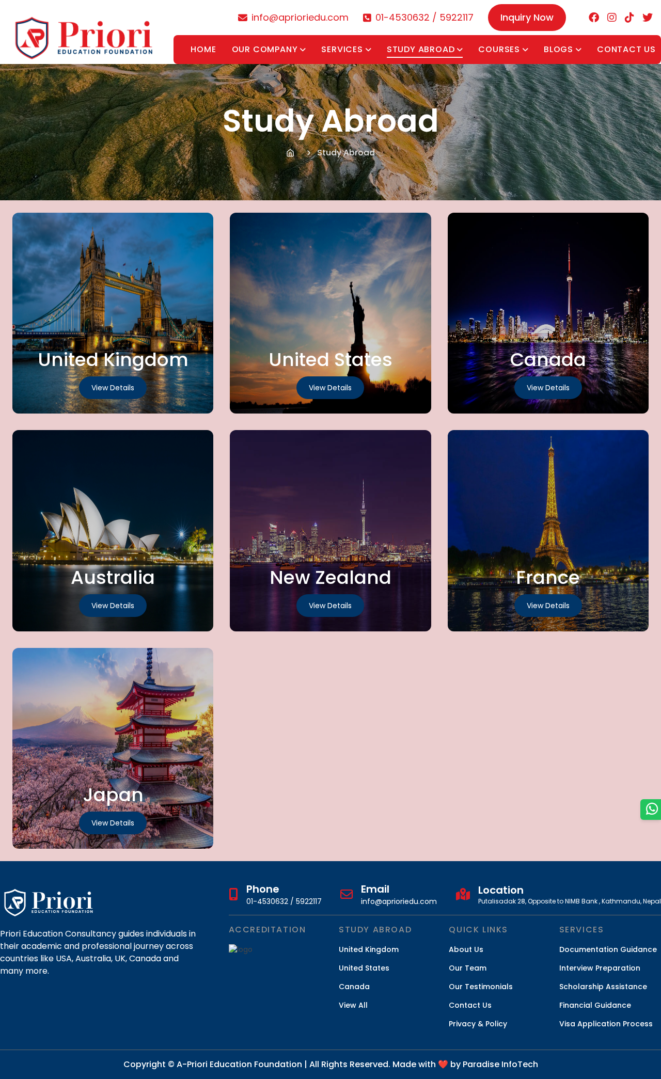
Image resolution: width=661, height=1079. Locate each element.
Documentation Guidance (608, 949)
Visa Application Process (606, 1024)
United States (364, 968)
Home (203, 49)
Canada (354, 986)
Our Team (467, 968)
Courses (499, 49)
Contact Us (626, 49)
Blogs (558, 49)
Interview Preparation (599, 968)
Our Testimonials (481, 986)
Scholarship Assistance (603, 986)
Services (342, 49)
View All (353, 1005)
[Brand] (84, 32)
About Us (466, 949)
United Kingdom (369, 949)
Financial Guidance (595, 1005)
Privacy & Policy (478, 1024)
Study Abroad (421, 49)
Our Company (265, 49)
